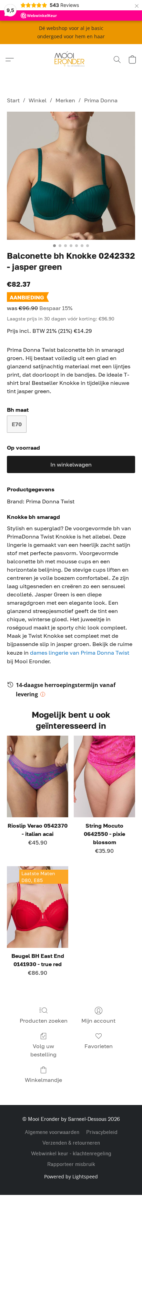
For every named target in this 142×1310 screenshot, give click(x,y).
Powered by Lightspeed (71, 1176)
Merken (65, 100)
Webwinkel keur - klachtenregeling (71, 1154)
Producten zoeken (44, 1020)
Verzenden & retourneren (71, 1143)
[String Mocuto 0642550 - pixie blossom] (104, 776)
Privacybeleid (102, 1132)
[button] (71, 59)
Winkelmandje (43, 1079)
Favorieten (98, 1046)
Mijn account (98, 1020)
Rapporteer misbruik (71, 1164)
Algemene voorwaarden (52, 1132)
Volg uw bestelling (43, 1050)
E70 (17, 424)
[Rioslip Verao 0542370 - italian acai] (37, 776)
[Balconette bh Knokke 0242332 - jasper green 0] (71, 176)
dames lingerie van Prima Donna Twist (79, 652)
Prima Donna (101, 100)
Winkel (38, 100)
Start (13, 100)
